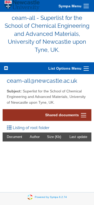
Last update (78, 137)
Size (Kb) (54, 137)
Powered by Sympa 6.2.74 (51, 197)
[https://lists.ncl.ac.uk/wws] (22, 6)
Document (14, 137)
